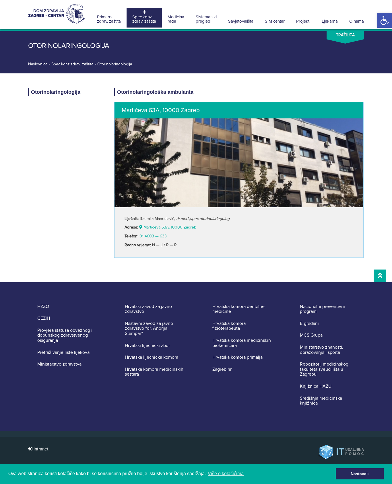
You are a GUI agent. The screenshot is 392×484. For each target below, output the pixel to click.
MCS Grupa (311, 335)
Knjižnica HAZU (315, 386)
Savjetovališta (240, 21)
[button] (384, 20)
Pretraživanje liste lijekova (63, 352)
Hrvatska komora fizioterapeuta (229, 326)
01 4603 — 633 (153, 236)
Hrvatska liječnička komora (151, 357)
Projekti (303, 21)
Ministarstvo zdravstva (59, 364)
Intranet (40, 449)
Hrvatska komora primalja (237, 357)
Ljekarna (330, 21)
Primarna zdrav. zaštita (109, 19)
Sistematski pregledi (206, 19)
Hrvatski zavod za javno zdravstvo (148, 309)
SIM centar (275, 21)
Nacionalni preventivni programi (322, 309)
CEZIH (43, 318)
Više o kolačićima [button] (226, 473)
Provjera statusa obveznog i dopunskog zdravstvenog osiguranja (64, 335)
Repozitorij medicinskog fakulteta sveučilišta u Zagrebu (324, 369)
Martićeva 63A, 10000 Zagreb (169, 227)
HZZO (43, 306)
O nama (356, 21)
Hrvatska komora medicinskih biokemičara (241, 343)
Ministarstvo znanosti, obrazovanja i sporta (321, 350)
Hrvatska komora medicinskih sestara (154, 372)
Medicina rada (176, 19)
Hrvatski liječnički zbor (147, 345)
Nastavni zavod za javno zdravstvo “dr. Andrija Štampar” (149, 328)
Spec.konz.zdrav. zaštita (144, 19)
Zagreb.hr (222, 369)
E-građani (309, 323)
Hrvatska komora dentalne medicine (238, 309)
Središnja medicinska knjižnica (321, 401)
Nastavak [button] (360, 473)
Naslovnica (37, 64)
